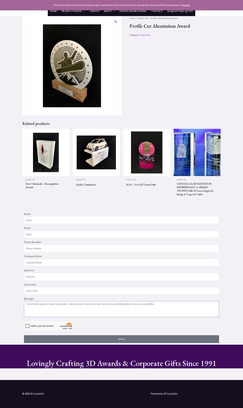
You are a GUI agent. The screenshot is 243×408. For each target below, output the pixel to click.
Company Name (33, 256)
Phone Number (32, 242)
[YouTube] (120, 394)
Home (132, 18)
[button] (116, 22)
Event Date (30, 284)
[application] (83, 11)
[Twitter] (127, 394)
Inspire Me (142, 18)
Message (29, 298)
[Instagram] (107, 394)
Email (27, 228)
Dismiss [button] (185, 5)
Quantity (29, 270)
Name (27, 214)
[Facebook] (114, 394)
